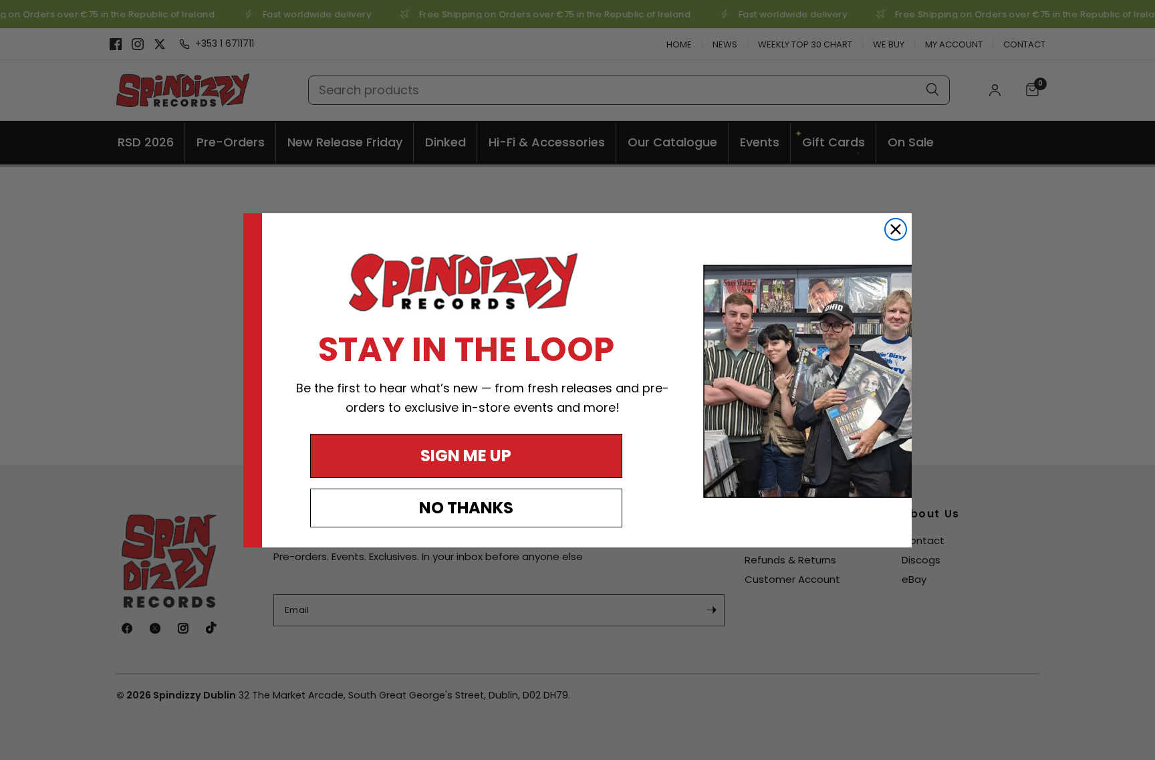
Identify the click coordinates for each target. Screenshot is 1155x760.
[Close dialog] (895, 229)
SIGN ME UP (465, 456)
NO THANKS (466, 508)
